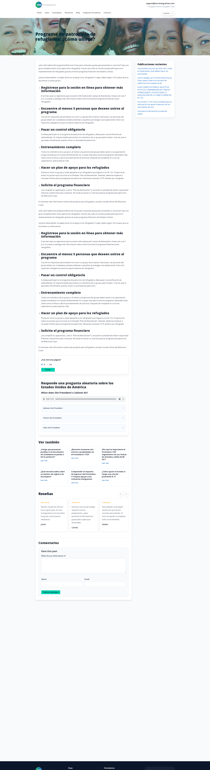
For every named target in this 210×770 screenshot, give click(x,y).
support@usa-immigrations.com (160, 3)
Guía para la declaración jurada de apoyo (152, 112)
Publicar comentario (51, 592)
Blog (78, 13)
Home (39, 13)
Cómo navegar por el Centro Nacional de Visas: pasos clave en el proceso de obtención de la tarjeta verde (154, 80)
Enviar (48, 370)
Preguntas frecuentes (92, 13)
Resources (69, 13)
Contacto (107, 13)
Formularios (57, 13)
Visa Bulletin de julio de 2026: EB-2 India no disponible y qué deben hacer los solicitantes (154, 71)
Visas (47, 13)
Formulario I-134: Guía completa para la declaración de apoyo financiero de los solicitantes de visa (154, 104)
